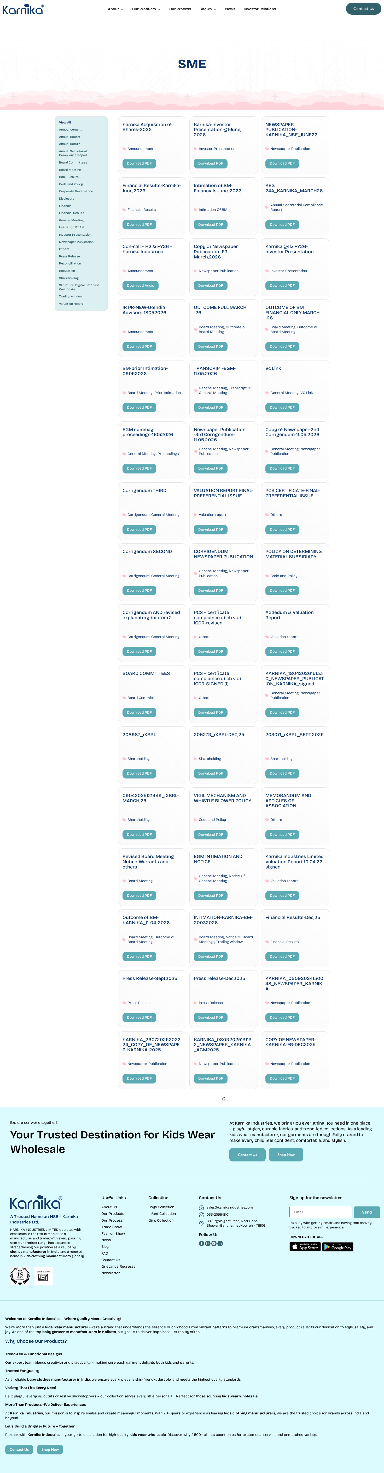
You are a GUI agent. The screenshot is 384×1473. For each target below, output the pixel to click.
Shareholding (69, 278)
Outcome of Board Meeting (222, 329)
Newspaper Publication (76, 242)
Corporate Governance (76, 191)
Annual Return (69, 144)
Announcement (70, 129)
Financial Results (71, 213)
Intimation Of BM (71, 227)
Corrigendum (138, 514)
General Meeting (71, 220)
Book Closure (69, 177)
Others (64, 249)
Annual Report (69, 137)
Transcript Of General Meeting (225, 390)
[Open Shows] (215, 9)
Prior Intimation (167, 393)
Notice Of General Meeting (222, 878)
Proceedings (168, 454)
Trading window (71, 296)
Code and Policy (71, 184)
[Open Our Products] (159, 9)
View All (65, 122)
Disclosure (66, 198)
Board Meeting (70, 170)
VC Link (306, 393)
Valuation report (71, 304)
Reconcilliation (70, 263)
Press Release (69, 256)
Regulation (67, 271)
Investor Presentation (75, 234)
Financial (65, 206)
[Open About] (122, 9)
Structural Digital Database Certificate (79, 287)
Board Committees (73, 162)
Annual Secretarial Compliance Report (73, 153)
